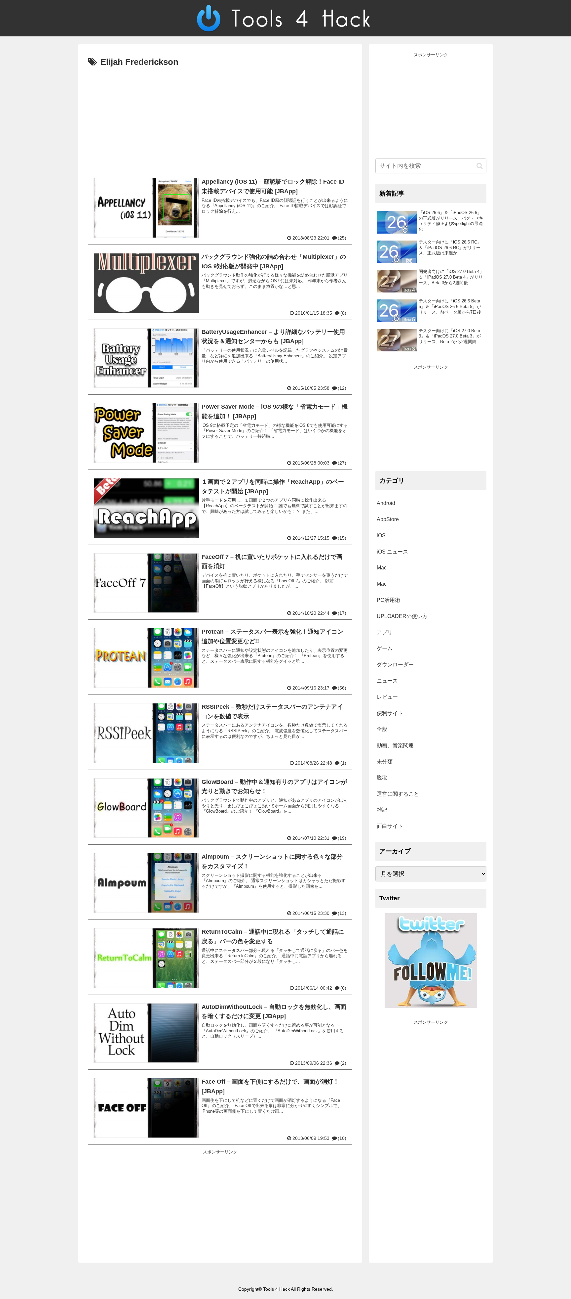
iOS (381, 535)
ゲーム (385, 648)
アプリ (385, 632)
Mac (382, 567)
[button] (479, 166)
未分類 (385, 761)
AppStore (388, 519)
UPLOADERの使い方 (402, 616)
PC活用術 (388, 600)
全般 (382, 729)
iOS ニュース (392, 552)
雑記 (382, 810)
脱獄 (382, 778)
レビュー (387, 697)
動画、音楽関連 (395, 745)
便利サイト (390, 713)
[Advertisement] (220, 119)
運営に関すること (398, 794)
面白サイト (390, 826)
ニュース (387, 681)
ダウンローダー (395, 664)
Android (386, 503)
